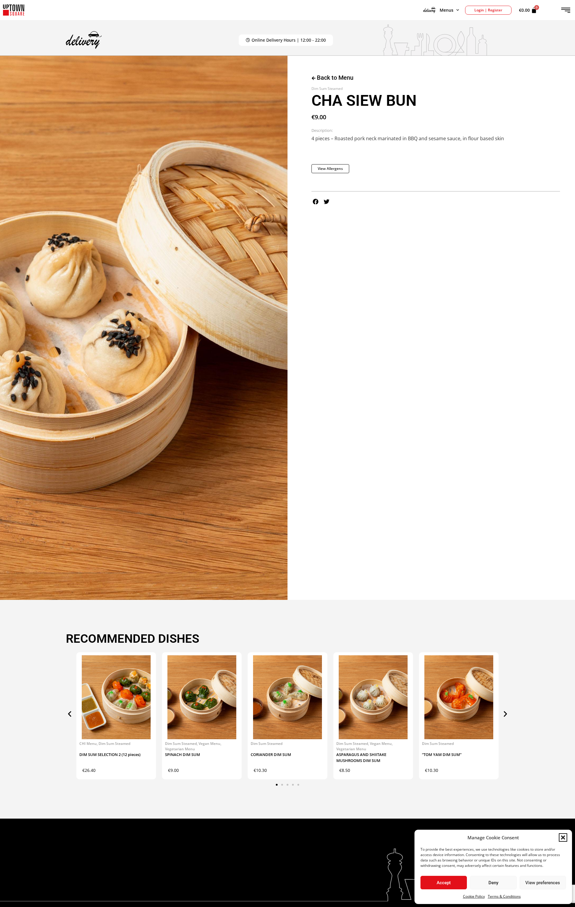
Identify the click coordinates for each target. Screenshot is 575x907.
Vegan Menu (209, 743)
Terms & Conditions (504, 896)
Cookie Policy (474, 896)
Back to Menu (334, 77)
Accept (444, 882)
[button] (563, 837)
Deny (493, 882)
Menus (446, 10)
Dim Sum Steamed (327, 88)
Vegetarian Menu (180, 748)
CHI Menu (88, 743)
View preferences (542, 882)
